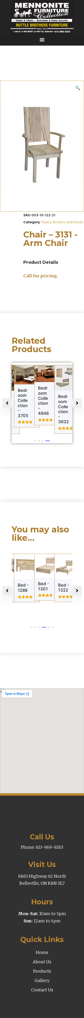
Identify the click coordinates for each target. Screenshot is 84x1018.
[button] (42, 39)
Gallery (42, 980)
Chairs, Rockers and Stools (62, 222)
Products (42, 971)
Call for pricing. (40, 275)
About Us (42, 961)
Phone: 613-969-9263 (42, 847)
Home (42, 952)
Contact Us (42, 990)
